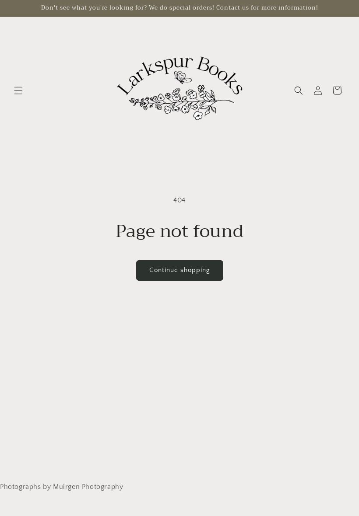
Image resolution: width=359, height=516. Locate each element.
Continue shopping (179, 270)
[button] (18, 90)
